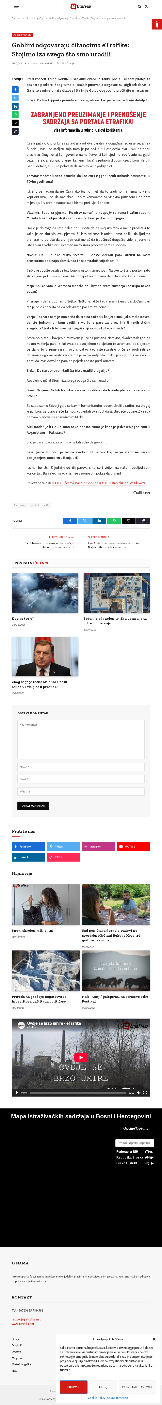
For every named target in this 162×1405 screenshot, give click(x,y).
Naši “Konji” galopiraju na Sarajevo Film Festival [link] (115, 999)
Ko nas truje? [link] (23, 618)
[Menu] (16, 6)
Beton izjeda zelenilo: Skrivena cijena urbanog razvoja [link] (115, 620)
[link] (157, 24)
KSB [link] (46, 505)
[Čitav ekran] (145, 1093)
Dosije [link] (16, 1339)
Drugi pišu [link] (17, 1345)
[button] (154, 1339)
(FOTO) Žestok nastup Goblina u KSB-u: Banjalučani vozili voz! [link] (98, 483)
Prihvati (73, 1387)
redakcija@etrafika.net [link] (26, 1319)
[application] (81, 1058)
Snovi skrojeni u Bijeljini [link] (32, 930)
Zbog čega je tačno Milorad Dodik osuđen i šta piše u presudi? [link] (39, 684)
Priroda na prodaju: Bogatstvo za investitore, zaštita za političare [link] (39, 999)
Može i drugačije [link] (22, 35)
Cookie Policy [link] (96, 1398)
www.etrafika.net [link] (23, 1324)
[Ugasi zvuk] (139, 1093)
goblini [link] (35, 505)
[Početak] (17, 1093)
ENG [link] (14, 1371)
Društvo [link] (16, 1352)
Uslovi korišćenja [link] (117, 1398)
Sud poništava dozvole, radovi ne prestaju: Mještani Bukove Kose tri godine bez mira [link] (111, 935)
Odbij (103, 1387)
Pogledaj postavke (137, 1387)
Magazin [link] (17, 1358)
